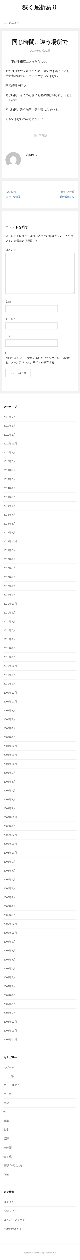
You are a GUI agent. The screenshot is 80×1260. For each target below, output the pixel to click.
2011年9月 (9, 612)
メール (10, 319)
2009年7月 (9, 719)
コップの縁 (12, 197)
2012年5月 (9, 577)
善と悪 (7, 1094)
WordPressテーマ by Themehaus (40, 1252)
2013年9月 (9, 497)
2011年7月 (9, 621)
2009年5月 (9, 728)
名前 (9, 301)
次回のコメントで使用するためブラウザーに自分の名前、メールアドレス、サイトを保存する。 (38, 360)
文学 (6, 1129)
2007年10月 (10, 817)
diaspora (31, 154)
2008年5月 (9, 781)
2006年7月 (9, 870)
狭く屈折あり (39, 7)
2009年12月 (10, 692)
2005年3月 (9, 995)
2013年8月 (9, 506)
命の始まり (67, 197)
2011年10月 (10, 603)
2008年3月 (9, 799)
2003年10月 (10, 1039)
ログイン (8, 1202)
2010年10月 (10, 666)
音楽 (6, 1174)
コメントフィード (14, 1219)
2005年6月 (9, 968)
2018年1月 (9, 470)
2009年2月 (9, 737)
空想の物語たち (13, 1165)
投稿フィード (11, 1211)
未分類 (43, 135)
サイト (9, 336)
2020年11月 (10, 443)
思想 (6, 1103)
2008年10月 (10, 764)
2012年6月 (9, 568)
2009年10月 (10, 701)
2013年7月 (9, 514)
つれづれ (8, 1076)
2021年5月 (9, 417)
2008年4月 (9, 790)
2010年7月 (9, 675)
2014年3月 (9, 488)
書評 (6, 1138)
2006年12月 (10, 835)
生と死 (7, 1156)
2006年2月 (9, 906)
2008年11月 (10, 755)
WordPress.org (12, 1228)
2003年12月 (10, 1021)
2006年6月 (9, 879)
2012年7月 (9, 559)
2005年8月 (9, 950)
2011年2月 (9, 657)
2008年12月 (10, 746)
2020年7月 (9, 452)
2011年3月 (9, 648)
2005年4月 (9, 986)
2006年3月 (9, 897)
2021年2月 (9, 434)
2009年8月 (9, 710)
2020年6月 (9, 461)
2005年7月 (9, 959)
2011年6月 (9, 630)
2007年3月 (9, 826)
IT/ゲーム (8, 1067)
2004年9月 (9, 1013)
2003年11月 (10, 1030)
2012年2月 (9, 595)
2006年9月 (9, 861)
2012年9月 (9, 550)
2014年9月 (9, 479)
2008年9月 (9, 772)
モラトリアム (11, 1085)
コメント (10, 249)
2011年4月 (9, 639)
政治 (6, 1120)
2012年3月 (9, 586)
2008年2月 (9, 808)
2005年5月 (9, 977)
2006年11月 (10, 843)
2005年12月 (10, 924)
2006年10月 (10, 852)
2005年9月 (9, 941)
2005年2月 (9, 1004)
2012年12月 (10, 541)
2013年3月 (9, 523)
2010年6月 (9, 683)
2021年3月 (9, 425)
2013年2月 (9, 532)
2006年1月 (9, 915)
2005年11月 (10, 932)
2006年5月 (9, 888)
